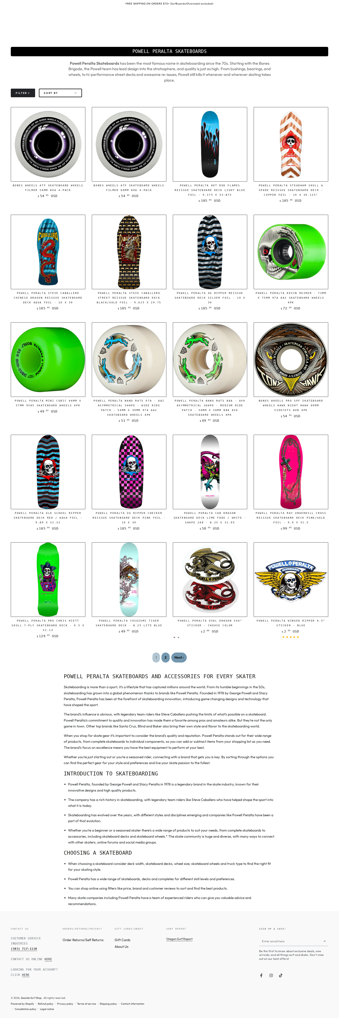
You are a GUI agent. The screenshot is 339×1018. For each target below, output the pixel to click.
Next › (179, 657)
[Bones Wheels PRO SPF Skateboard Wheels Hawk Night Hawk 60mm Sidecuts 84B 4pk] (291, 360)
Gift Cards (122, 940)
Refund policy (45, 1003)
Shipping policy (108, 1003)
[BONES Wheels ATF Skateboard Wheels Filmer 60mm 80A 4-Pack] (129, 144)
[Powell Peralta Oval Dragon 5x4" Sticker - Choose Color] (210, 580)
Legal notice (47, 1009)
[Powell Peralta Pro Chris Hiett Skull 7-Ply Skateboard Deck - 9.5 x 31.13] (48, 580)
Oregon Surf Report (179, 939)
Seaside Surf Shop (31, 997)
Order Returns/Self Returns (83, 940)
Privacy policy (65, 1003)
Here (48, 959)
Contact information (132, 1003)
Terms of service (86, 1003)
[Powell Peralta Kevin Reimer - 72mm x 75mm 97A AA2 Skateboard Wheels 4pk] (291, 252)
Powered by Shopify (22, 1003)
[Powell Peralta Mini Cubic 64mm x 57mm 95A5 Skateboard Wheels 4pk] (48, 360)
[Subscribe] (325, 941)
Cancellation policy (25, 1009)
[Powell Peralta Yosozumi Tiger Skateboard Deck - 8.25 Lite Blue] (129, 580)
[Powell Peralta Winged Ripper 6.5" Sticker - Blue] (291, 580)
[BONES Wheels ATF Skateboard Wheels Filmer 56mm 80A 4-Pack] (48, 144)
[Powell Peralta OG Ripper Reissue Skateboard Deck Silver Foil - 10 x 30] (210, 252)
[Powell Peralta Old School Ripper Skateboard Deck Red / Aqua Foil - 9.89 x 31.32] (48, 472)
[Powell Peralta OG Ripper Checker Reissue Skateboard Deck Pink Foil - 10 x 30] (129, 472)
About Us (121, 946)
